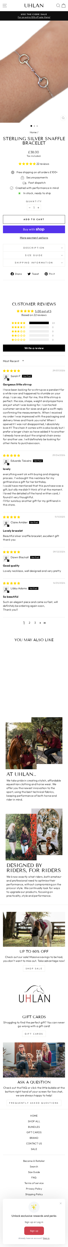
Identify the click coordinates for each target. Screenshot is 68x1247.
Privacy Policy (34, 1188)
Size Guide (34, 1172)
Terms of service (34, 1183)
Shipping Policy (34, 1194)
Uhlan (34, 5)
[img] (11, 370)
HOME (34, 1115)
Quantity (34, 201)
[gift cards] (34, 994)
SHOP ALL (34, 1121)
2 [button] (29, 622)
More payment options (34, 237)
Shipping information (34, 262)
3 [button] (35, 622)
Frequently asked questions (34, 1103)
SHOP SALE (34, 968)
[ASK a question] (34, 1059)
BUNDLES (34, 1126)
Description (34, 247)
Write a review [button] (34, 348)
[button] (27, 163)
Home (33, 132)
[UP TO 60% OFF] (34, 929)
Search (34, 1166)
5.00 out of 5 (43, 311)
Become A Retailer (34, 1161)
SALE (34, 1149)
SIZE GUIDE (34, 255)
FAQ (33, 1177)
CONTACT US (34, 1143)
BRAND (34, 1137)
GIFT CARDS (34, 1033)
